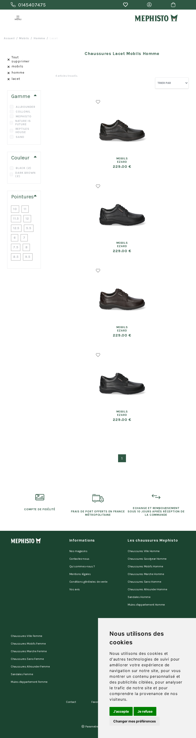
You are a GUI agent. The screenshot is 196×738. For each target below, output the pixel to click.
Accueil (9, 38)
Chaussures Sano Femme (27, 659)
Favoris (95, 702)
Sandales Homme (139, 597)
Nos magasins (78, 551)
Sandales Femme (22, 674)
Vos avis (74, 589)
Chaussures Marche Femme (29, 651)
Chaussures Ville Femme (26, 636)
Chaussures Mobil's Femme (28, 643)
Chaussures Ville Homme (144, 551)
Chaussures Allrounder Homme (147, 589)
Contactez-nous (79, 558)
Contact (71, 702)
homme (39, 38)
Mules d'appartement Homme (146, 604)
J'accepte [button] (121, 711)
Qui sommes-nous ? (82, 566)
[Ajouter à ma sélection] (98, 102)
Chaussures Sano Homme (144, 581)
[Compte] (149, 5)
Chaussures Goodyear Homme (147, 558)
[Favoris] (125, 5)
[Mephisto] (156, 18)
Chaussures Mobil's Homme (145, 566)
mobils (24, 38)
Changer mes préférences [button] (134, 721)
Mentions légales (80, 574)
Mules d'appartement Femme (29, 682)
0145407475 (32, 5)
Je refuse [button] (144, 711)
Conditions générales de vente (88, 581)
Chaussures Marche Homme (146, 574)
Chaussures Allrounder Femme (30, 666)
